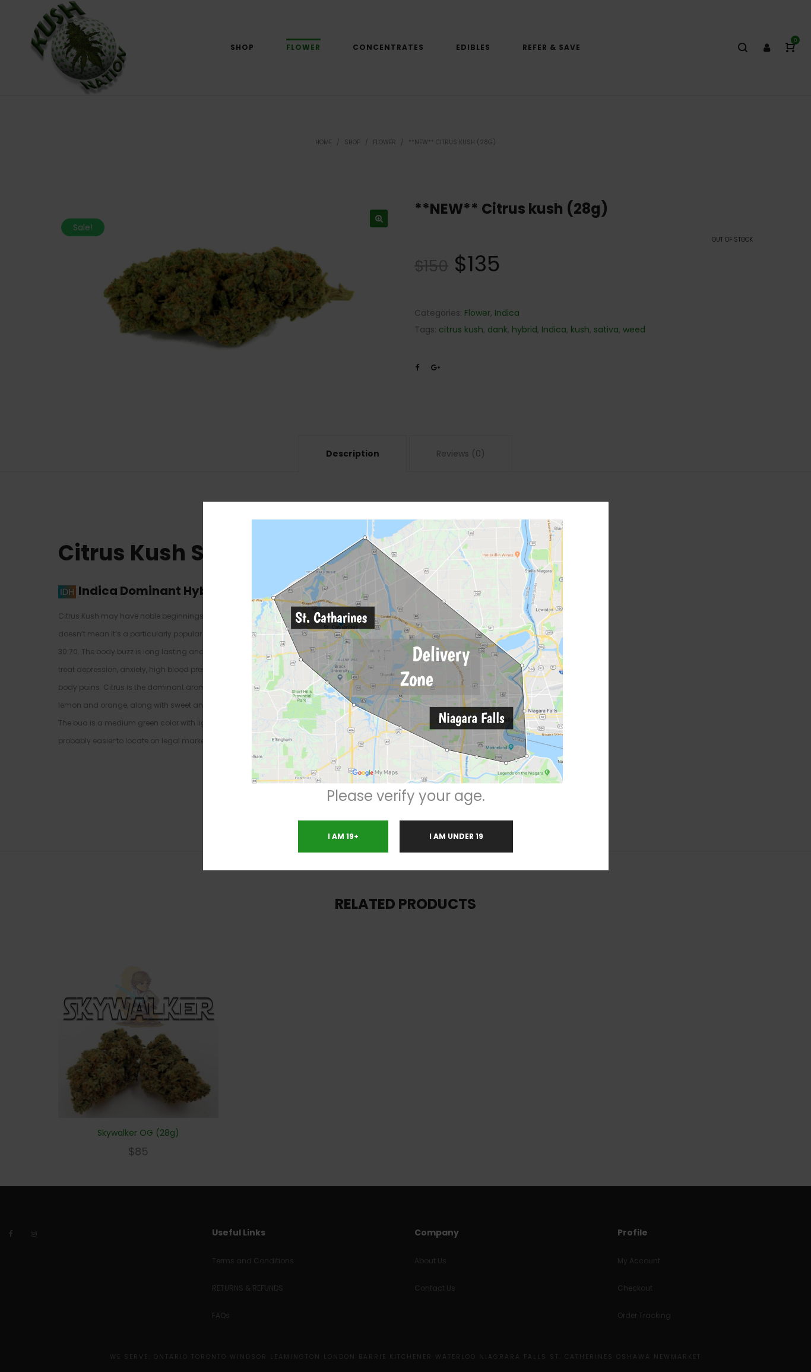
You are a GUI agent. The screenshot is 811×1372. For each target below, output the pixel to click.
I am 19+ (343, 836)
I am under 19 (456, 836)
